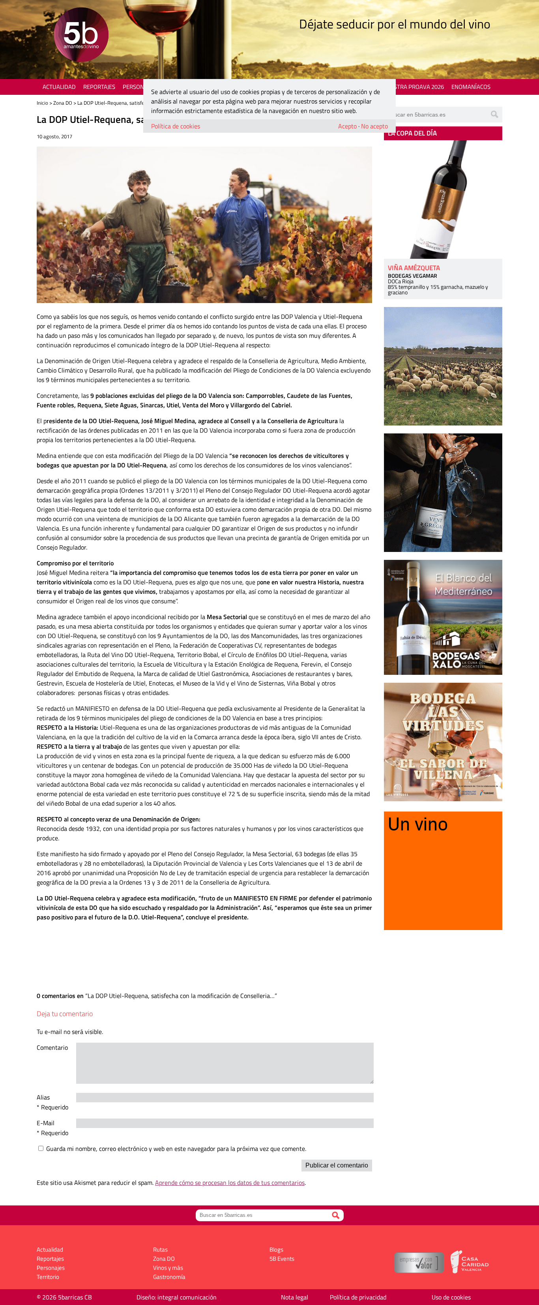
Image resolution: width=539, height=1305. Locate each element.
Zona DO (62, 103)
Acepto (347, 126)
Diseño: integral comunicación (177, 1297)
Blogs (276, 1249)
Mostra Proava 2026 (414, 86)
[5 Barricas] (81, 36)
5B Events (282, 1258)
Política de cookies (175, 126)
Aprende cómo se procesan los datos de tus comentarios (230, 1182)
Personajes (139, 86)
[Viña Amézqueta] (443, 199)
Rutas (160, 1249)
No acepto (374, 126)
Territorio (48, 1276)
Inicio (42, 103)
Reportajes (99, 86)
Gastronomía (169, 1276)
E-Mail (45, 1123)
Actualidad (59, 86)
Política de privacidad (358, 1297)
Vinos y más (168, 1267)
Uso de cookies (451, 1297)
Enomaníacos (470, 86)
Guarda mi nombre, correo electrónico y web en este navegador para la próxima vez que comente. (176, 1148)
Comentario (52, 1047)
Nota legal (294, 1297)
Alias (43, 1097)
